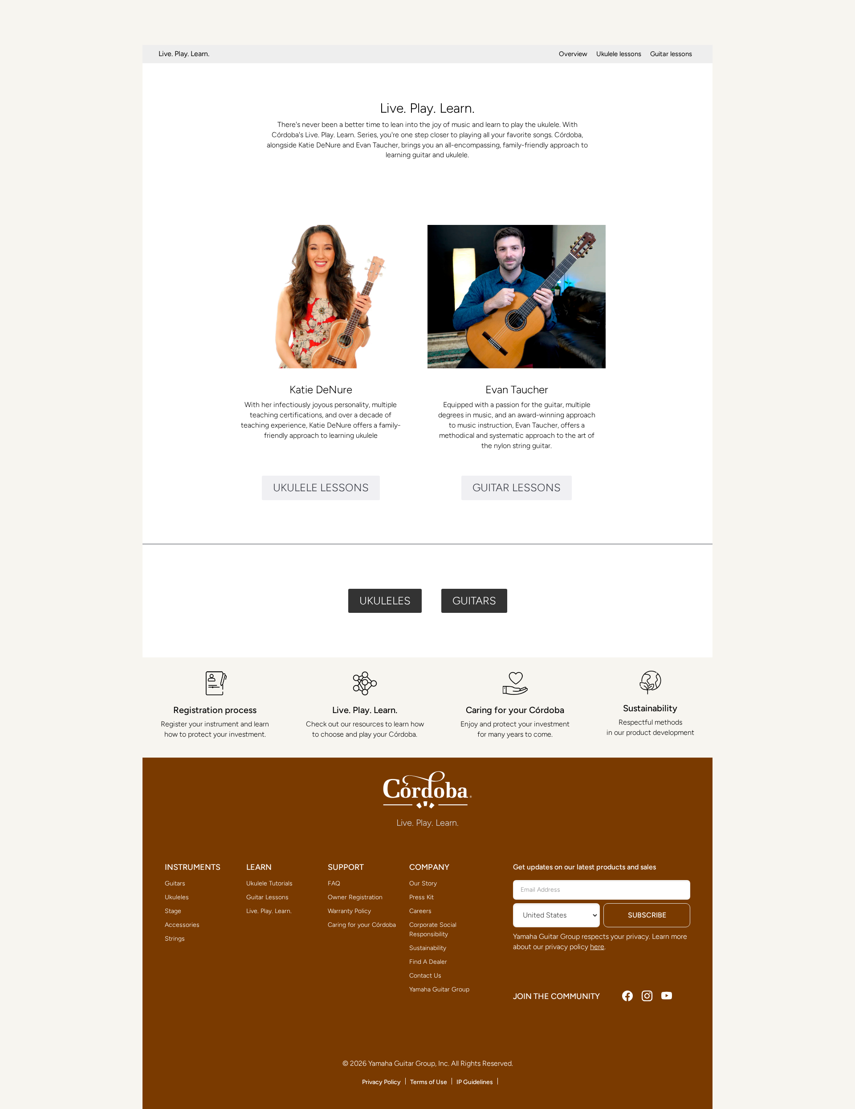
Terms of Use (428, 1082)
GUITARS (474, 600)
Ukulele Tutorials (269, 883)
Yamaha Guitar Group (439, 989)
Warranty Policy (349, 911)
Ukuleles (177, 897)
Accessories (182, 925)
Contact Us (425, 975)
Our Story (423, 883)
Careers (420, 911)
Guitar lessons (671, 54)
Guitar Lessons (267, 897)
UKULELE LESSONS (321, 487)
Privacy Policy (381, 1082)
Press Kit (421, 897)
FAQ (334, 883)
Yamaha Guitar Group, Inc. (408, 1063)
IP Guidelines (474, 1082)
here (597, 946)
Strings (175, 938)
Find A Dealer (428, 962)
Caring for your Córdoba (362, 925)
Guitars (175, 883)
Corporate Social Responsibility (432, 929)
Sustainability (427, 948)
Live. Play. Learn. (269, 911)
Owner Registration (355, 897)
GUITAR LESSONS (516, 487)
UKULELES (385, 600)
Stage (173, 911)
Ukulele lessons (618, 54)
